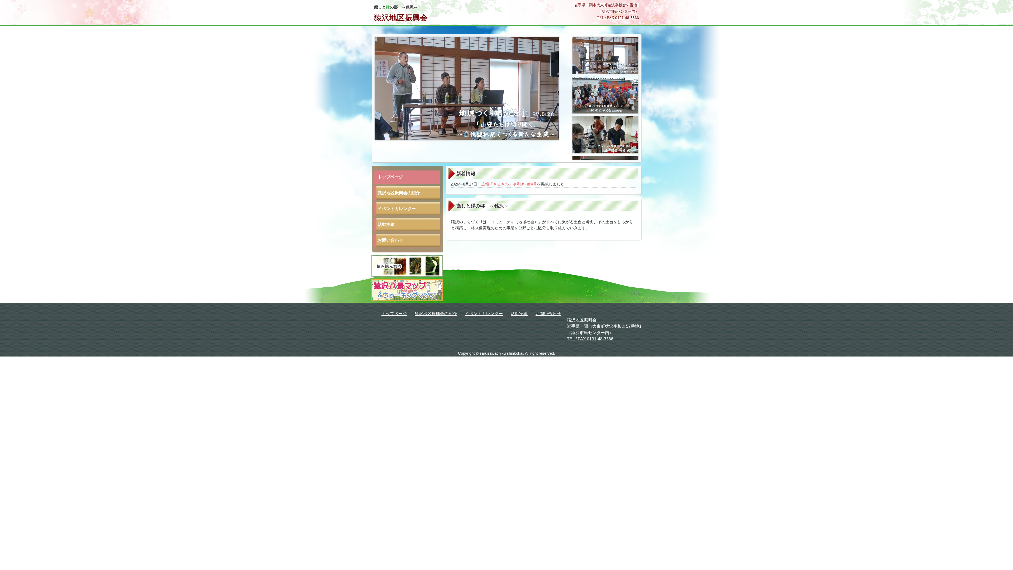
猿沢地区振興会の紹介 (399, 193)
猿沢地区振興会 (401, 17)
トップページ (390, 177)
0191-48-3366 (627, 18)
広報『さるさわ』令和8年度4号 (509, 184)
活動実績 (386, 224)
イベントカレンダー (397, 208)
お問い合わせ (390, 240)
